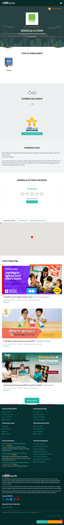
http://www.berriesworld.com (32, 26)
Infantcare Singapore (39, 449)
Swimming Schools (38, 414)
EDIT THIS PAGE (57, 8)
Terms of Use (57, 516)
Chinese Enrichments (39, 419)
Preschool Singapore (39, 444)
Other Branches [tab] (22, 220)
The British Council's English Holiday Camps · (26, 297)
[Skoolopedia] (8, 3)
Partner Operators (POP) (40, 446)
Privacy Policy (50, 516)
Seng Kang (5, 426)
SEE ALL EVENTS (32, 400)
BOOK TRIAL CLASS (56, 521)
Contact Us (42, 522)
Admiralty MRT (6, 412)
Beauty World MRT (38, 429)
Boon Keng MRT (6, 417)
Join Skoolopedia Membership (32, 133)
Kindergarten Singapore (40, 451)
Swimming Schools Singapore (41, 459)
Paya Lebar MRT (38, 426)
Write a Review (32, 202)
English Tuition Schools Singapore (42, 454)
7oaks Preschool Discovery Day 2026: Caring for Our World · (28, 385)
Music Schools (37, 412)
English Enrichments (39, 417)
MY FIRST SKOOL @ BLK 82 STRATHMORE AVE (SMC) (15, 462)
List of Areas (7, 434)
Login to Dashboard (7, 507)
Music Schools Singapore (40, 456)
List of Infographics (40, 461)
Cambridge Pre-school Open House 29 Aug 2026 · (26, 341)
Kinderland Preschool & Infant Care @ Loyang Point (14, 453)
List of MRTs (7, 419)
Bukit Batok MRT (38, 431)
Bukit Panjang (6, 429)
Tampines (4, 431)
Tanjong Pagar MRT (7, 414)
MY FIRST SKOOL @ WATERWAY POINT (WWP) (13, 443)
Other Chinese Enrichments (38, 220)
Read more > (6, 302)
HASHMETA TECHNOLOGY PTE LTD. (20, 512)
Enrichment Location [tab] (9, 220)
